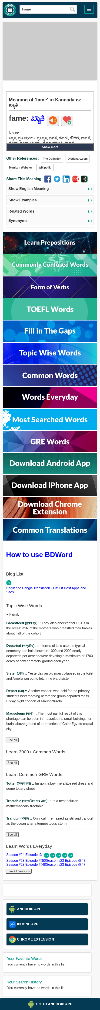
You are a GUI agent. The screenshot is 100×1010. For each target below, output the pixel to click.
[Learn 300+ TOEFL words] (50, 319)
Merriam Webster (20, 167)
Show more (50, 147)
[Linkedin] (67, 181)
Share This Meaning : (24, 179)
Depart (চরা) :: (17, 691)
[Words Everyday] (50, 407)
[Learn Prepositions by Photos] (50, 252)
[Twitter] (58, 181)
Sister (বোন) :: (17, 673)
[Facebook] (48, 181)
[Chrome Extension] (50, 517)
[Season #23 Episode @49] (59, 856)
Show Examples (50, 200)
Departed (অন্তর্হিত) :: (22, 646)
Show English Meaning (50, 189)
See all (12, 740)
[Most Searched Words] (50, 429)
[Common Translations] (50, 539)
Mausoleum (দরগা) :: (22, 713)
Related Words (50, 211)
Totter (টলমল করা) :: (20, 783)
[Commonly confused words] (50, 274)
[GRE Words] (50, 451)
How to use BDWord (39, 554)
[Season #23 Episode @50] (53, 856)
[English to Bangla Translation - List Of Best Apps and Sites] (8, 584)
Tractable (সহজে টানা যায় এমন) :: (29, 801)
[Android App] (50, 473)
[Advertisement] (50, 51)
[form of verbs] (50, 296)
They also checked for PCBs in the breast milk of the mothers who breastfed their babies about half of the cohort (49, 628)
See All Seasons (18, 871)
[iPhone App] (50, 495)
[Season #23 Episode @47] (70, 856)
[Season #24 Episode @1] (47, 856)
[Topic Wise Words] (50, 363)
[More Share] (84, 181)
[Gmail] (76, 181)
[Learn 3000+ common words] (50, 385)
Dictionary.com (78, 158)
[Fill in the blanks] (50, 341)
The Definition (52, 158)
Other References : (22, 158)
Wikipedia (45, 167)
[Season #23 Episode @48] (65, 856)
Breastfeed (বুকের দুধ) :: (24, 623)
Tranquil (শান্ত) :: (19, 818)
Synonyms (50, 221)
